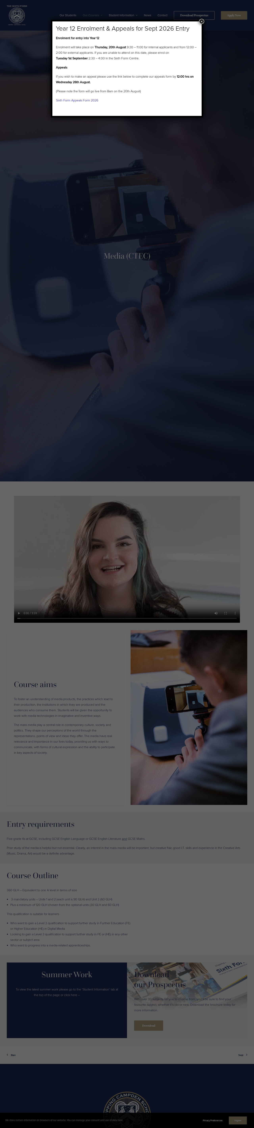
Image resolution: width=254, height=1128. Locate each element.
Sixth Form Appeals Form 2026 (77, 100)
